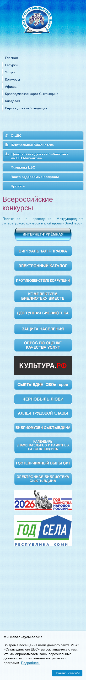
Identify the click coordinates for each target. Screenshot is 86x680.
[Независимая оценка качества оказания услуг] (43, 345)
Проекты (18, 186)
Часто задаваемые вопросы (35, 177)
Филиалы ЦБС (23, 167)
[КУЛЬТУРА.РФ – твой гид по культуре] (43, 365)
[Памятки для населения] (43, 328)
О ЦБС (16, 135)
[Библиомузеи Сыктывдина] (43, 427)
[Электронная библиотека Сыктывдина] (43, 479)
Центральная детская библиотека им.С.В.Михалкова (40, 156)
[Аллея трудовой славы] (43, 413)
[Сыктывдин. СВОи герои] (43, 384)
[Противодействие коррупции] (43, 280)
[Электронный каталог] (43, 265)
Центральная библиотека (32, 145)
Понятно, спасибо (67, 673)
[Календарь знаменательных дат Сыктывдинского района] (43, 445)
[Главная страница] (43, 26)
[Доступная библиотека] (43, 313)
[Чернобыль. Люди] (43, 399)
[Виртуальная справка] (43, 250)
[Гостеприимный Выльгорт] (43, 463)
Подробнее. (30, 663)
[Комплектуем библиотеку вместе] (43, 296)
